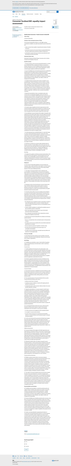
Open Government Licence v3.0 (26, 461)
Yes (26, 441)
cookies (16, 1)
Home (13, 16)
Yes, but (27, 446)
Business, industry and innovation (18, 29)
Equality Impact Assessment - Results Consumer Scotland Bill (17, 35)
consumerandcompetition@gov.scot (33, 433)
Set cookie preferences (34, 7)
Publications (16, 16)
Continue (26, 449)
